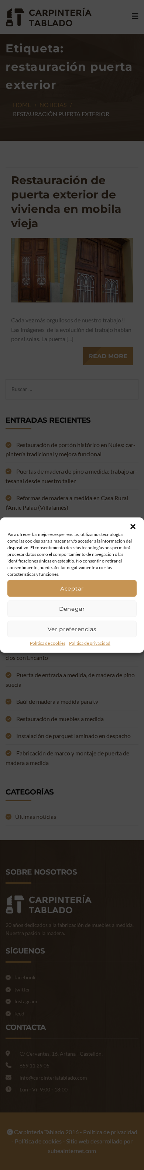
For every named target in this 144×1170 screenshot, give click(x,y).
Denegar (72, 608)
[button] (133, 526)
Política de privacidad (89, 643)
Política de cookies (47, 643)
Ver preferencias (72, 628)
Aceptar (72, 588)
